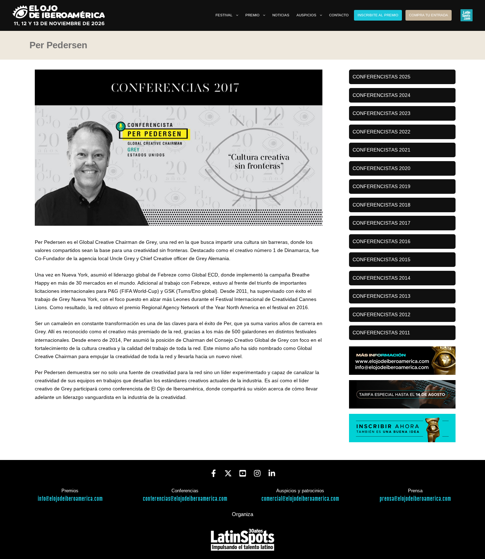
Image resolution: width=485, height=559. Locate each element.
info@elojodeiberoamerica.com (70, 498)
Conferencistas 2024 (381, 95)
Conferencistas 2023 (381, 113)
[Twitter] (228, 473)
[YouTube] (242, 473)
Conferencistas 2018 (381, 205)
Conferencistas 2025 (381, 77)
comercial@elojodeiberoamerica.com (300, 498)
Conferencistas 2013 (381, 296)
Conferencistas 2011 (381, 332)
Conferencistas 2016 (381, 241)
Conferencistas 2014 (381, 278)
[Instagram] (257, 473)
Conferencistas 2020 (381, 168)
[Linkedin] (272, 473)
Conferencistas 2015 (381, 259)
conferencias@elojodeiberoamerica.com (185, 498)
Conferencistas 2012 (381, 314)
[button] (235, 15)
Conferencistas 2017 (381, 223)
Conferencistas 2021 (381, 150)
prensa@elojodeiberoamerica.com (415, 498)
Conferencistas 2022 (381, 132)
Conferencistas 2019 (381, 186)
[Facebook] (213, 473)
